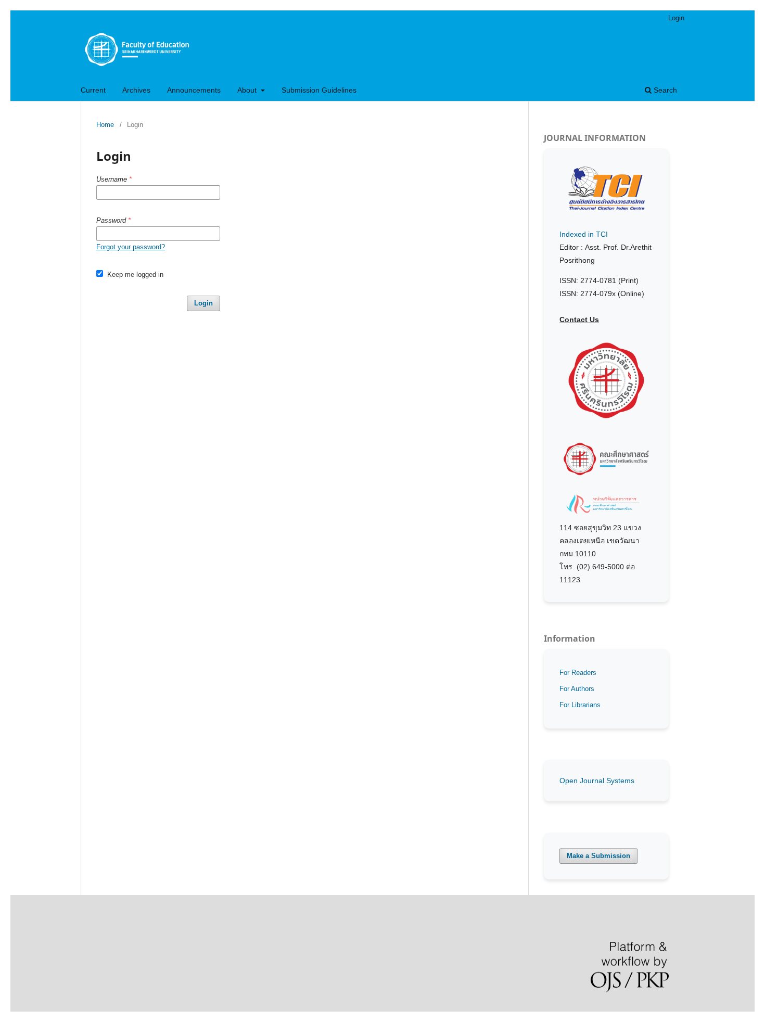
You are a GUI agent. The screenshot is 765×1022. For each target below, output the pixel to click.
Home (105, 125)
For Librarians (580, 705)
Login (676, 18)
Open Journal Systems (596, 780)
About (248, 90)
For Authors (576, 689)
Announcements (194, 90)
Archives (136, 90)
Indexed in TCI (583, 234)
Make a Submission (598, 856)
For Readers (577, 672)
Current (93, 90)
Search (664, 90)
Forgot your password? (130, 247)
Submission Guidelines (319, 90)
